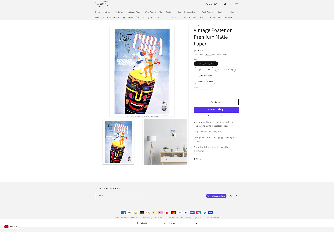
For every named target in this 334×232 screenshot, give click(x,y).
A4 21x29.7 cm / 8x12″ (205, 64)
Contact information (212, 218)
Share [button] (198, 159)
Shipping (208, 54)
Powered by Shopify (133, 218)
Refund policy (147, 218)
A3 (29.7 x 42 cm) (203, 69)
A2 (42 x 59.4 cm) (225, 69)
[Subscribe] (139, 196)
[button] (107, 12)
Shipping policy (185, 218)
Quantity (197, 87)
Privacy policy (159, 218)
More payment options (216, 116)
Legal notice (198, 218)
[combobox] (150, 223)
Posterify (123, 218)
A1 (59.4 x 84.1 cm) (204, 75)
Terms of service (172, 218)
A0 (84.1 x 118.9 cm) (205, 81)
